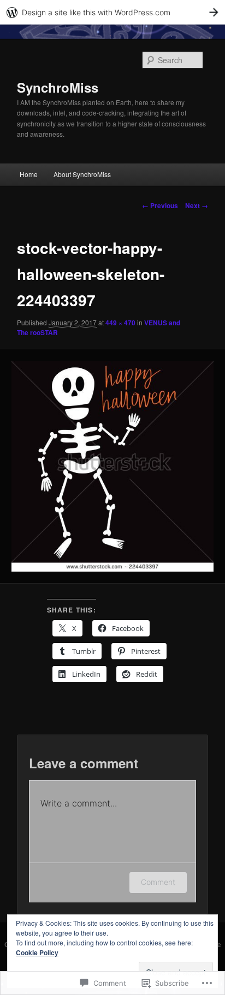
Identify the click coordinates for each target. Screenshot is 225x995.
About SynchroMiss (82, 174)
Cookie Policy (37, 952)
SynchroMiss (57, 87)
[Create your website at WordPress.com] (112, 12)
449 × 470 (120, 322)
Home (29, 174)
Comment (158, 882)
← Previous (160, 205)
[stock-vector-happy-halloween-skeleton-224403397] (112, 466)
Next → (196, 205)
